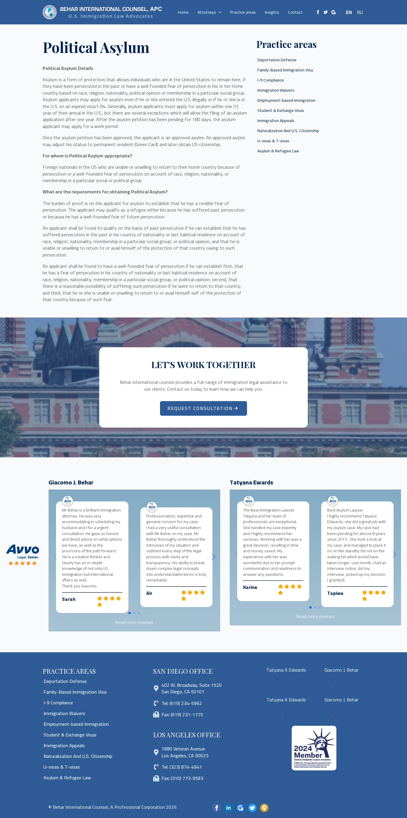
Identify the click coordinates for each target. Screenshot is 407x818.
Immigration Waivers (275, 90)
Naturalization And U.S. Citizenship (288, 130)
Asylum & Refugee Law (278, 151)
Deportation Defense (276, 60)
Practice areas (243, 12)
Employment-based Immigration (286, 100)
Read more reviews (134, 622)
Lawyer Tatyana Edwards (279, 682)
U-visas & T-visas (273, 141)
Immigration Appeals (275, 120)
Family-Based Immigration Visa (285, 70)
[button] (214, 557)
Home (183, 12)
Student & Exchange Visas (280, 110)
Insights (272, 12)
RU (360, 12)
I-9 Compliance (270, 80)
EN (349, 12)
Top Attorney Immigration (285, 689)
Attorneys (207, 12)
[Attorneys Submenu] (221, 12)
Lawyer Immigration (333, 689)
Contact (295, 12)
